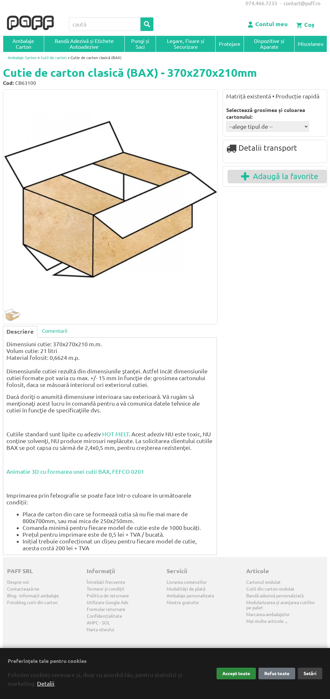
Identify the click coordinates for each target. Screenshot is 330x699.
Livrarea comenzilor (187, 582)
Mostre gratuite (183, 602)
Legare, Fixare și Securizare (185, 44)
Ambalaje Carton (23, 44)
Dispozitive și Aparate (269, 44)
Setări (310, 673)
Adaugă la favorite (283, 176)
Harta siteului (100, 629)
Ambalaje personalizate (190, 595)
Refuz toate (276, 673)
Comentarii (54, 331)
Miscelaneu (311, 44)
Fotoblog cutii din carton (32, 602)
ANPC (93, 622)
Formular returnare (106, 609)
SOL (106, 622)
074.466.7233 (261, 3)
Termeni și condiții (105, 589)
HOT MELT (115, 434)
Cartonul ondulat (263, 582)
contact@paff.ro (302, 3)
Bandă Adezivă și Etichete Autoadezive (84, 44)
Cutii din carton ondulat (270, 589)
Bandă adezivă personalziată (275, 595)
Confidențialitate (104, 616)
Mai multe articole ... (266, 621)
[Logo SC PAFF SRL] (30, 23)
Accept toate (236, 673)
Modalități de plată (186, 589)
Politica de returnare (108, 595)
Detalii (45, 683)
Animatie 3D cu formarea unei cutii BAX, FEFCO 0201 (75, 471)
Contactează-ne (23, 589)
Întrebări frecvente (106, 582)
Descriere (20, 331)
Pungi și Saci (140, 44)
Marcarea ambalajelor (268, 614)
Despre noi (18, 582)
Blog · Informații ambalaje (33, 595)
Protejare (229, 44)
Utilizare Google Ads (107, 602)
